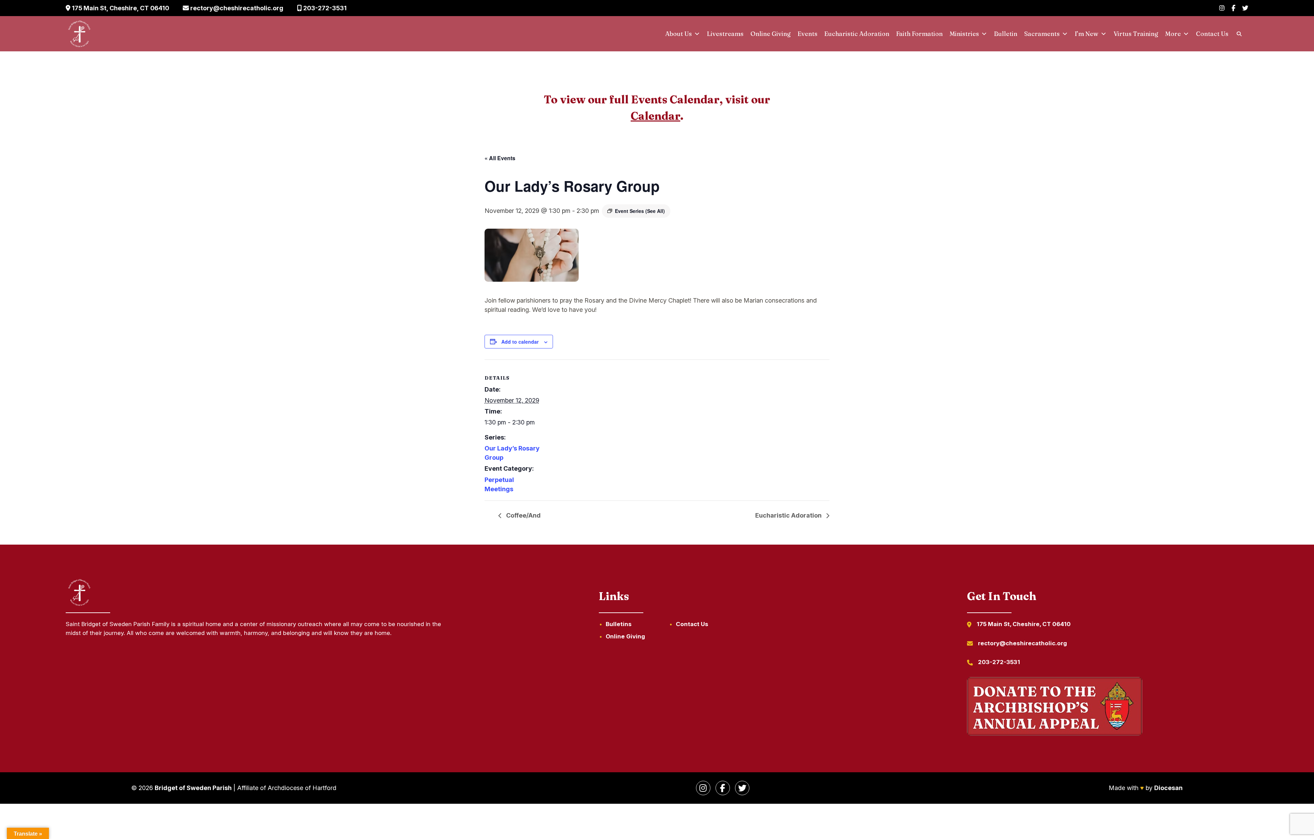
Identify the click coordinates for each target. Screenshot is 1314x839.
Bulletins (619, 624)
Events (807, 34)
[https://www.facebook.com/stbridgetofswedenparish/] (723, 788)
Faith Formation (919, 34)
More (1173, 34)
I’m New (1086, 34)
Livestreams (725, 34)
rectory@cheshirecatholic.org (236, 8)
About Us (678, 34)
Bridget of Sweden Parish (193, 787)
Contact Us (1212, 34)
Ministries (964, 34)
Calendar (655, 116)
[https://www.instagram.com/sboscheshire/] (703, 788)
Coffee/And (523, 515)
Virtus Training (1135, 34)
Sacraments (1042, 34)
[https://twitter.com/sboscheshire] (742, 788)
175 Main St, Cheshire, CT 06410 (119, 8)
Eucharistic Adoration (856, 34)
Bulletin (1005, 34)
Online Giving (770, 34)
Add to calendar (520, 341)
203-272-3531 (324, 8)
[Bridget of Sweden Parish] (79, 34)
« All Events (500, 158)
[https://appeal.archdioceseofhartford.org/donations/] (1054, 707)
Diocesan (1168, 787)
